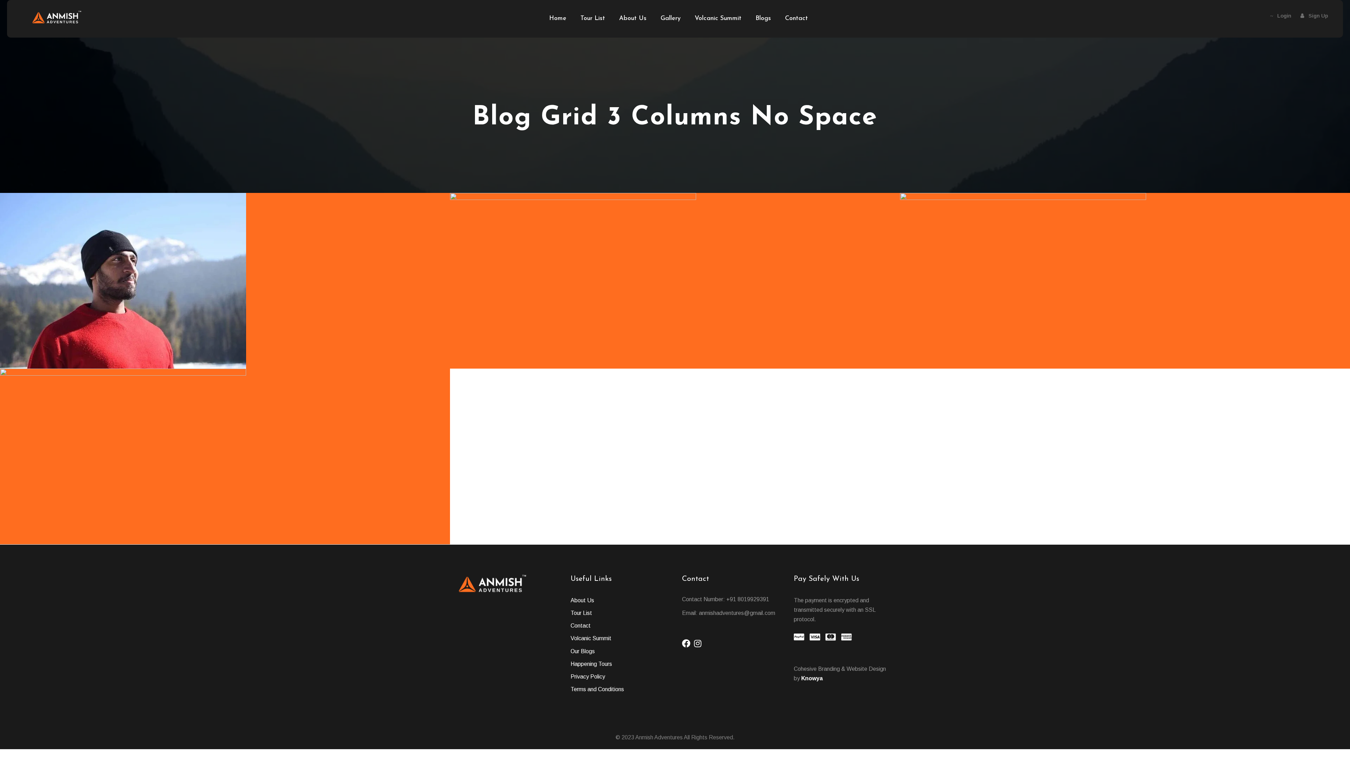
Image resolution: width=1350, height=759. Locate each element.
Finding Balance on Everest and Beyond (227, 517)
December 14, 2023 (205, 353)
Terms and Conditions (597, 689)
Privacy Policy (588, 677)
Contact (796, 18)
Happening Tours (591, 664)
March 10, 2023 (655, 353)
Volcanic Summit (718, 18)
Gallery (671, 18)
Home (557, 18)
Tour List (592, 18)
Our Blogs (583, 651)
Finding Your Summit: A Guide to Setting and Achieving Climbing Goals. (228, 341)
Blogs (763, 18)
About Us (633, 18)
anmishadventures (257, 353)
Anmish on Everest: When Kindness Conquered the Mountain (677, 341)
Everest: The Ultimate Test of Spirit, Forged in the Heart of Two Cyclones (1127, 341)
